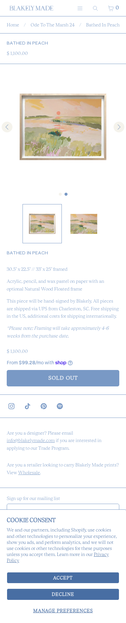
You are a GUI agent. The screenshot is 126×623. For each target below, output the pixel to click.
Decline (63, 594)
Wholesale (29, 472)
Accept (63, 577)
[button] (42, 223)
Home (13, 24)
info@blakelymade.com (31, 440)
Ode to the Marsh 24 (53, 24)
